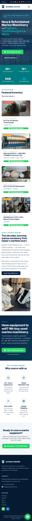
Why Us (4, 502)
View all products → (8, 96)
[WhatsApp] (3, 509)
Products (4, 495)
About (3, 500)
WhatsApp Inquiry (17, 128)
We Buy (4, 498)
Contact (4, 505)
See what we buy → (13, 354)
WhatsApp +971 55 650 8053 (17, 446)
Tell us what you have (15, 350)
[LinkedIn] (7, 509)
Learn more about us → (11, 273)
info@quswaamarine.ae (10, 487)
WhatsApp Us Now (14, 52)
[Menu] (28, 7)
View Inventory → (11, 58)
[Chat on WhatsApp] (27, 516)
